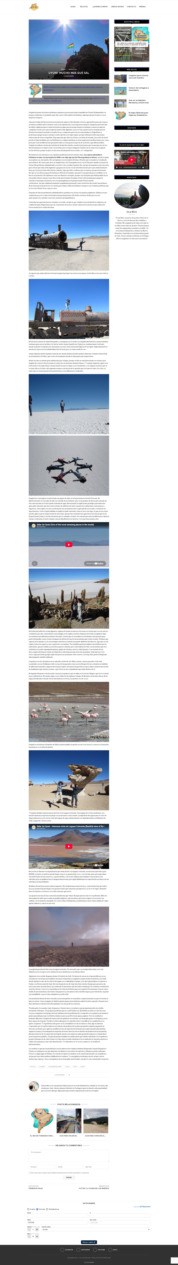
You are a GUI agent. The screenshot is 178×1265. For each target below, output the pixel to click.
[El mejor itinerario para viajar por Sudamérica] (42, 1121)
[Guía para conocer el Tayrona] (95, 1121)
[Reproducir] (117, 167)
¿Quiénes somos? (100, 6)
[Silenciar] (143, 167)
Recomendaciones (55, 1066)
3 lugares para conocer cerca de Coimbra (138, 77)
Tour (75, 1066)
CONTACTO (131, 6)
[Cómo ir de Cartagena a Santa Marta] (120, 91)
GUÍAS (73, 6)
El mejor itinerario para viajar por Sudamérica (138, 114)
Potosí (31, 1054)
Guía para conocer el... (95, 1136)
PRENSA (142, 6)
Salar (67, 1066)
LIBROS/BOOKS (117, 6)
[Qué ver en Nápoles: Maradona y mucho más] (120, 103)
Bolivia (63, 69)
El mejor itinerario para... (42, 1136)
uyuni (82, 1066)
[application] (131, 159)
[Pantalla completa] (147, 167)
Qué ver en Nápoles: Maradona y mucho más (139, 101)
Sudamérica (73, 69)
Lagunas (42, 1066)
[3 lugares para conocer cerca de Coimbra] (120, 78)
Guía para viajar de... (69, 1136)
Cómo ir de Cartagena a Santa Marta (139, 89)
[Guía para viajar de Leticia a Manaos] (69, 1121)
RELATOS (84, 6)
